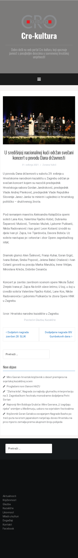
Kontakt (7, 524)
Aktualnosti (9, 496)
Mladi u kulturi (11, 516)
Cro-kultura (39, 35)
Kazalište (50, 319)
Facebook (8, 528)
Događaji (8, 520)
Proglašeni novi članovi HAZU (23, 386)
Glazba (40, 319)
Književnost (9, 500)
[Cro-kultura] (39, 21)
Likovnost (8, 512)
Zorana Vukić (49, 164)
